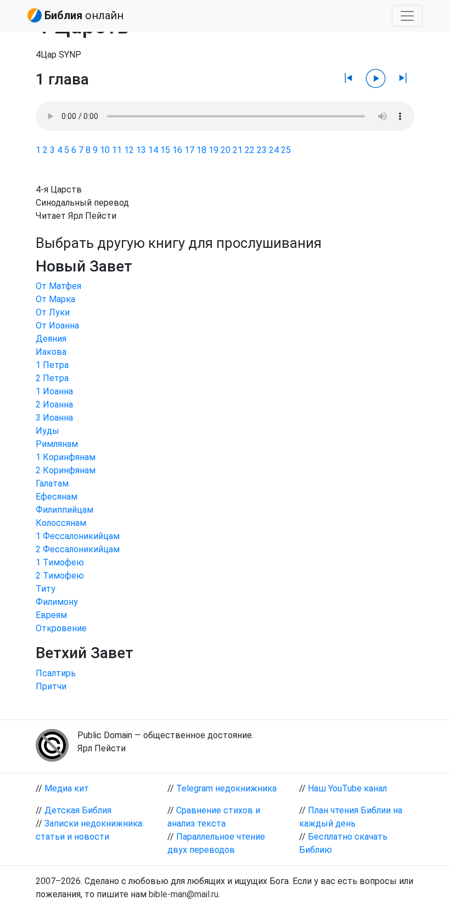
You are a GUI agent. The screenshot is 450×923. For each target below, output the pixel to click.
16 (177, 150)
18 (201, 150)
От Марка (55, 299)
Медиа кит (66, 788)
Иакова (51, 352)
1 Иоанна (54, 391)
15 (165, 150)
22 (250, 150)
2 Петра (52, 378)
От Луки (53, 312)
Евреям (51, 615)
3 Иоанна (54, 417)
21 (238, 150)
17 (189, 150)
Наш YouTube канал (347, 788)
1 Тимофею (60, 562)
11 (117, 150)
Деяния (51, 338)
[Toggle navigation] (407, 16)
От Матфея (58, 286)
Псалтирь (56, 673)
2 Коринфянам (65, 470)
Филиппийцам (64, 510)
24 (274, 150)
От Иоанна (57, 325)
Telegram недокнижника (226, 788)
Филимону (57, 602)
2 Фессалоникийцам (78, 549)
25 (286, 150)
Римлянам (57, 444)
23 (262, 150)
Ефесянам (56, 496)
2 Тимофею (60, 575)
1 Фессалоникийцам (78, 536)
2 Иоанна (54, 404)
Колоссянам (61, 523)
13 (141, 150)
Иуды (47, 431)
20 (225, 150)
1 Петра (52, 365)
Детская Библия (77, 810)
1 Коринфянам (65, 457)
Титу (45, 589)
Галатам (52, 483)
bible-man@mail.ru (183, 894)
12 (129, 150)
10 (105, 150)
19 (213, 150)
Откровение (61, 628)
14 (153, 150)
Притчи (51, 686)
